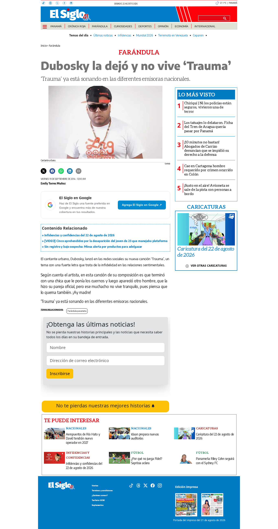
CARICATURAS (206, 207)
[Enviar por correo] (78, 171)
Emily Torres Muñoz (53, 183)
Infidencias (124, 35)
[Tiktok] (131, 485)
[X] (59, 3)
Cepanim (198, 35)
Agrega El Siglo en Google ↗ (142, 204)
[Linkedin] (70, 171)
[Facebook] (65, 3)
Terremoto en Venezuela (173, 35)
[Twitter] (43, 171)
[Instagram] (72, 3)
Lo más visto (196, 94)
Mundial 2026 (144, 35)
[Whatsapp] (61, 171)
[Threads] (52, 3)
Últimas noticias (103, 35)
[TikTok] (45, 3)
